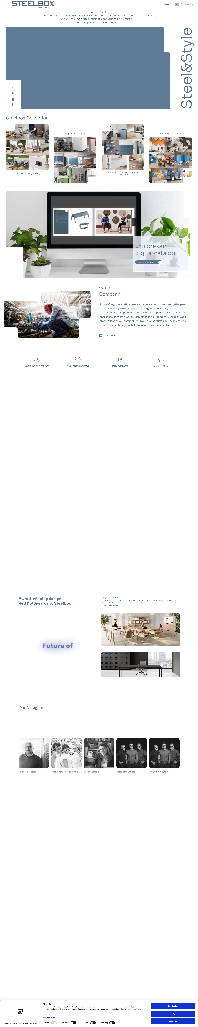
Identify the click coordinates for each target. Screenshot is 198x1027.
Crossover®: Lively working (27, 173)
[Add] (27, 145)
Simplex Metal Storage (75, 133)
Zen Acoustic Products (170, 133)
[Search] (181, 4)
